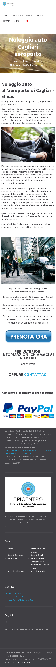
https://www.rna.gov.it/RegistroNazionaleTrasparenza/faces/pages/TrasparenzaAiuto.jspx (28, 452)
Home (16, 61)
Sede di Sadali (37, 555)
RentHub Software (22, 662)
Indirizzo (8, 600)
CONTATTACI (35, 375)
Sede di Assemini (38, 571)
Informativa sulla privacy (38, 550)
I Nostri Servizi (31, 61)
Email (7, 597)
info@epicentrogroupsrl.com (23, 597)
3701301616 (17, 593)
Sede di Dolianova (16, 571)
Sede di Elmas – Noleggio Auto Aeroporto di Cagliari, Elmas (40, 563)
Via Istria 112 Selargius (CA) (23, 600)
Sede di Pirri (13, 558)
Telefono (8, 593)
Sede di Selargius (15, 555)
